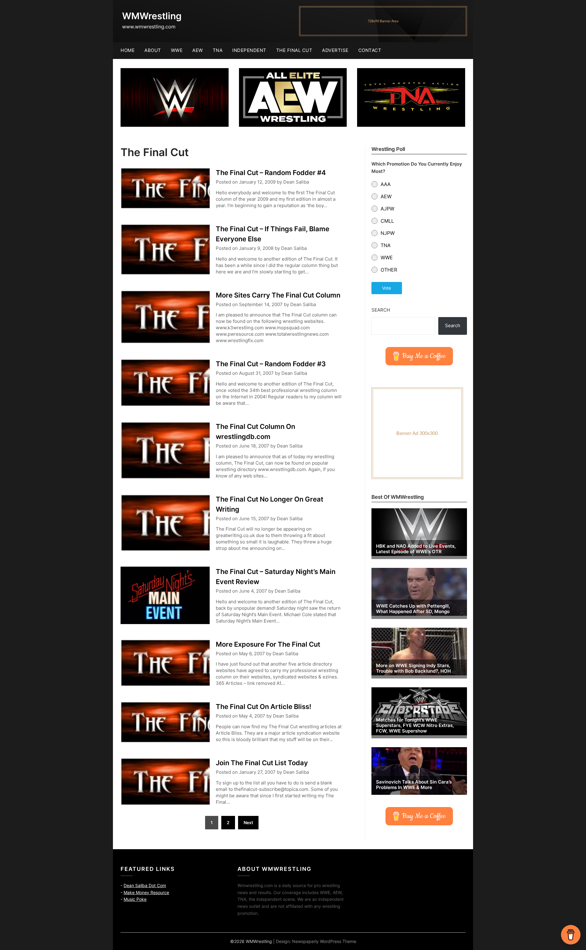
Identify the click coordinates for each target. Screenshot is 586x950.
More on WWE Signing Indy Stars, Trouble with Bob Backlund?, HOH (413, 668)
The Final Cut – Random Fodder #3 (271, 364)
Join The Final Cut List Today (262, 763)
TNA (218, 50)
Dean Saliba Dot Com (145, 885)
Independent (249, 50)
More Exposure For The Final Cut (268, 644)
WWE (177, 50)
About (152, 50)
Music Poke (135, 899)
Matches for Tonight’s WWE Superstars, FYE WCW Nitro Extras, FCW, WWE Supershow (415, 725)
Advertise (335, 50)
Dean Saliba (296, 182)
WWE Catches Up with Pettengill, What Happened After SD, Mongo (413, 608)
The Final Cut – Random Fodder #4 (271, 173)
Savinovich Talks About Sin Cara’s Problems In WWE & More (414, 784)
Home (128, 50)
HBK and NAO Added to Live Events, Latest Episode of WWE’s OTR (416, 548)
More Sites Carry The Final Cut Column (278, 295)
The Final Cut (294, 50)
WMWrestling (152, 15)
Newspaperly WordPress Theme (324, 941)
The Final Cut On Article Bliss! (263, 707)
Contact (370, 50)
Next (248, 822)
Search (380, 310)
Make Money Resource (146, 892)
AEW (197, 50)
